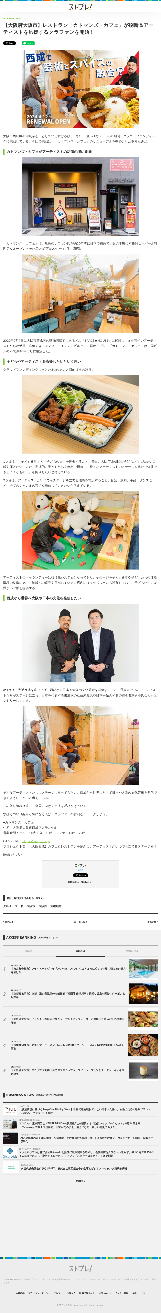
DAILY (29, 951)
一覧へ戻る (81, 922)
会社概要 (20, 1293)
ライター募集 (121, 1293)
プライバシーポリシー (39, 1293)
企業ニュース (138, 1293)
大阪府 (43, 906)
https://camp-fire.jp (36, 841)
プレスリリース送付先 (65, 1293)
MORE (80, 1181)
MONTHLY (132, 951)
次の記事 (152, 922)
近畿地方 (55, 906)
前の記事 (9, 922)
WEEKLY (80, 951)
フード (19, 906)
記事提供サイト (86, 1293)
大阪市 (31, 906)
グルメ (7, 906)
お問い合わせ (104, 1293)
